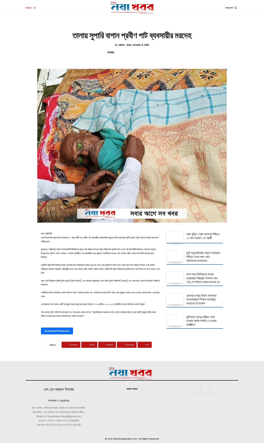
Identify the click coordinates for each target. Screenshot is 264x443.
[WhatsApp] (140, 52)
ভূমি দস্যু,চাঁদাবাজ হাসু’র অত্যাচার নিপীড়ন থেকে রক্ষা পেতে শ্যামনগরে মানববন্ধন (203, 256)
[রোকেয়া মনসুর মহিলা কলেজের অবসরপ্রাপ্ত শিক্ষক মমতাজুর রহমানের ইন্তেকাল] (174, 298)
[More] (156, 345)
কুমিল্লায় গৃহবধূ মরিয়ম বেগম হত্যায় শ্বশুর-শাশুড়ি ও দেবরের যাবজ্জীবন (201, 320)
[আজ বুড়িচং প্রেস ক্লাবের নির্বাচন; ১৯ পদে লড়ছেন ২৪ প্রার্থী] (174, 237)
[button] (232, 7)
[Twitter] (126, 52)
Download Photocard (57, 330)
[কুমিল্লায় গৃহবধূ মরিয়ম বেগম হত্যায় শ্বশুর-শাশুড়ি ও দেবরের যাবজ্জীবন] (174, 320)
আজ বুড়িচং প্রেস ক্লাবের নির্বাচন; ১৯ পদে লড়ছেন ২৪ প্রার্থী (203, 236)
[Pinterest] (133, 52)
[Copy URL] (154, 52)
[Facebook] (119, 52)
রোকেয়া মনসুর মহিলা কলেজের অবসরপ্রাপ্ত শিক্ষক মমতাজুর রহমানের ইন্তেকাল (201, 299)
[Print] (147, 52)
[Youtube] (214, 390)
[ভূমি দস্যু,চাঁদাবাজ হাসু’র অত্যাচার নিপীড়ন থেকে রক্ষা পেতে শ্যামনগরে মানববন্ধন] (174, 256)
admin (122, 44)
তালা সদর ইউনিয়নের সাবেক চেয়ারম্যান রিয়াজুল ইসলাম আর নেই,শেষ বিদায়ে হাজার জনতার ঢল (203, 278)
